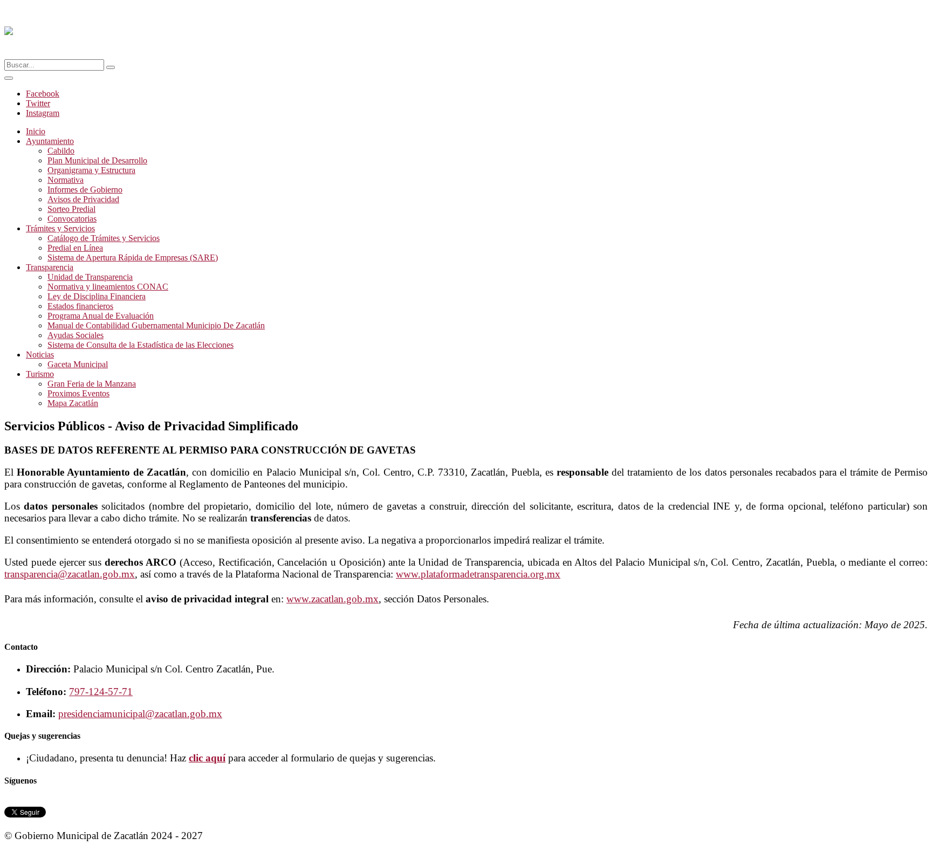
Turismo (40, 374)
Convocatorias (72, 218)
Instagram (42, 113)
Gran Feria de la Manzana (91, 383)
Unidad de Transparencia (90, 276)
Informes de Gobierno (84, 189)
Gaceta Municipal (77, 364)
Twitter (38, 103)
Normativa (65, 179)
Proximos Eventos (78, 393)
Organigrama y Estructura (91, 170)
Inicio (35, 131)
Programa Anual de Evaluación (100, 315)
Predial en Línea (75, 247)
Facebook (42, 93)
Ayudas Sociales (75, 335)
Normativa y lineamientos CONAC (107, 286)
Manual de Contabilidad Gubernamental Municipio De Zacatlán (156, 325)
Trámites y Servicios (60, 228)
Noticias (40, 354)
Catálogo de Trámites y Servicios (103, 238)
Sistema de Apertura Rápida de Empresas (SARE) (132, 257)
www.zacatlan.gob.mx (332, 598)
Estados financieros (80, 306)
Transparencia (49, 267)
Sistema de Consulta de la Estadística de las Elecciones (140, 344)
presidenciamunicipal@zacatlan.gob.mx (140, 713)
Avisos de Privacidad (83, 199)
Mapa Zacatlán (72, 403)
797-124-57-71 (101, 691)
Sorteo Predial (71, 209)
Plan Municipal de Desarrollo (97, 160)
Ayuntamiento (50, 141)
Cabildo (60, 150)
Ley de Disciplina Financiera (96, 296)
